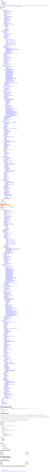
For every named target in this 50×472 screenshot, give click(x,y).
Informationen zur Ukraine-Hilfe (8, 318)
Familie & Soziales (4, 264)
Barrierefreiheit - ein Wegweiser (8, 57)
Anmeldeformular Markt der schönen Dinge (11, 363)
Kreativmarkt (5, 362)
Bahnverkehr (5, 255)
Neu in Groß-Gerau (5, 62)
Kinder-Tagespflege (6, 82)
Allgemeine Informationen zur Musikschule (9, 136)
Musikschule (4, 335)
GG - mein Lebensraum (7, 120)
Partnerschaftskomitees (7, 228)
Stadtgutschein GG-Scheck (7, 394)
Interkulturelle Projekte (7, 100)
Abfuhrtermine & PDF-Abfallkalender (8, 52)
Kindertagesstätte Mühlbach (9, 273)
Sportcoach (5, 119)
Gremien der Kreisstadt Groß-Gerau (8, 23)
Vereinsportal (6, 374)
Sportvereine (5, 378)
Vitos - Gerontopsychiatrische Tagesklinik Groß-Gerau (12, 115)
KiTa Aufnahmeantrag (8, 266)
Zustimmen (2, 7)
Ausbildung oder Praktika (7, 85)
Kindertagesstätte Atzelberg (9, 69)
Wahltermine (5, 223)
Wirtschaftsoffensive (6, 380)
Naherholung (4, 151)
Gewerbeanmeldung (6, 185)
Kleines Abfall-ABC (8, 51)
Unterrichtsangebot (6, 336)
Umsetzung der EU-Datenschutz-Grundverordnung (10, 141)
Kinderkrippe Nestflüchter (9, 79)
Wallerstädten (7, 243)
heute (2, 411)
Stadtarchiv (5, 127)
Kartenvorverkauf (6, 358)
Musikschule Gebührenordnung (8, 340)
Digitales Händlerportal (5, 198)
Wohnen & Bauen (5, 236)
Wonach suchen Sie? (2, 206)
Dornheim (7, 41)
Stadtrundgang (6, 148)
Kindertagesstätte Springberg (9, 76)
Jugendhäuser (6, 88)
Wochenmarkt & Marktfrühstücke (8, 194)
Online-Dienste (4, 31)
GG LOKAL (5, 173)
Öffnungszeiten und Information (8, 291)
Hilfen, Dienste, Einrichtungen (7, 94)
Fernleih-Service (6, 133)
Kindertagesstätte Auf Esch (9, 70)
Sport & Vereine (5, 174)
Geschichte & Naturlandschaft (7, 149)
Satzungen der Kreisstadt (7, 219)
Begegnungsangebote (7, 317)
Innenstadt (5, 193)
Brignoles (7, 26)
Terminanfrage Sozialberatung (9, 299)
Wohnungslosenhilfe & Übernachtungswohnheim (11, 112)
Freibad (5, 376)
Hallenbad (5, 177)
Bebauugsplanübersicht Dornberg (11, 40)
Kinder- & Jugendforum (7, 290)
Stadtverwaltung (5, 214)
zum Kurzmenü (3, 3)
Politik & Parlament (5, 22)
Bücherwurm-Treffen (6, 130)
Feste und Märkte (8, 390)
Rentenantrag (6, 97)
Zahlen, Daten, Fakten (7, 387)
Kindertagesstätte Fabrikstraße (9, 71)
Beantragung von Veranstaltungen (8, 160)
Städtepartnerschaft (5, 25)
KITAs (7, 67)
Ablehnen (4, 7)
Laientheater (5, 345)
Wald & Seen (5, 153)
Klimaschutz (5, 259)
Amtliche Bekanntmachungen (7, 18)
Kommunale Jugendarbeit (7, 87)
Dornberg (7, 239)
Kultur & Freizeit (3, 320)
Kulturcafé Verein (6, 144)
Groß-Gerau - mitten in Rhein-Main (8, 11)
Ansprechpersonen (6, 17)
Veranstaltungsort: (19, 408)
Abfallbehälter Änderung (8, 48)
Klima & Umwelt (5, 257)
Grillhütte (5, 154)
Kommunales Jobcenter (8, 107)
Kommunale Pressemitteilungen (8, 13)
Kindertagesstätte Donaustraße (9, 270)
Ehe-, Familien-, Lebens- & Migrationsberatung (11, 308)
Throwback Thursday (4, 201)
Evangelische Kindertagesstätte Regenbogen (11, 78)
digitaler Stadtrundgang (8, 263)
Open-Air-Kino (6, 372)
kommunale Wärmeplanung (7, 59)
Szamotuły (7, 28)
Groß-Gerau (7, 42)
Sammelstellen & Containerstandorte (8, 252)
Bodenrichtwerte (6, 245)
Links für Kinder (6, 132)
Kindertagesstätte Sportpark (9, 275)
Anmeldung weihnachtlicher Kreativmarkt (11, 170)
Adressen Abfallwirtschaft (9, 250)
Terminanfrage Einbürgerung (9, 304)
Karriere (2, 199)
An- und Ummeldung (6, 36)
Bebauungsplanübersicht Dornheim (11, 241)
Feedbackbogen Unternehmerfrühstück (10, 182)
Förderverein (5, 126)
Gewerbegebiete (6, 187)
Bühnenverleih (6, 159)
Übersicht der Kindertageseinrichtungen (9, 268)
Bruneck (7, 27)
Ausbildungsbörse (6, 383)
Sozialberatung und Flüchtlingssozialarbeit (9, 99)
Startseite (3, 402)
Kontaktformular (6, 35)
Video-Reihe (5, 125)
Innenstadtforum (6, 192)
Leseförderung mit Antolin (7, 331)
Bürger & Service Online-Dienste (5, 230)
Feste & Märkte (6, 190)
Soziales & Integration (5, 297)
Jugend (4, 286)
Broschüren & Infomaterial (7, 191)
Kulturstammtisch (6, 146)
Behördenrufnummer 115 (7, 234)
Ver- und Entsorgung (6, 54)
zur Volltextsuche (4, 4)
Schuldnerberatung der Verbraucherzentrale (11, 313)
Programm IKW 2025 (8, 168)
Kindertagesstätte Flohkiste (9, 279)
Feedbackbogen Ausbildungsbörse (10, 184)
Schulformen (5, 90)
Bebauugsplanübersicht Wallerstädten (11, 44)
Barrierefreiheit (3, 439)
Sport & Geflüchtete (8, 302)
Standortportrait (6, 186)
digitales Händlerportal (7, 398)
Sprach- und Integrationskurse (8, 116)
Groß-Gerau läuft (6, 164)
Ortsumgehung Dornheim (7, 56)
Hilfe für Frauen (6, 118)
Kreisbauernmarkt (6, 169)
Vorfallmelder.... (7, 102)
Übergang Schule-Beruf (7, 288)
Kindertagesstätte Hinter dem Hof (10, 272)
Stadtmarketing (5, 389)
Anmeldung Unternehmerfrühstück (10, 381)
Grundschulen (6, 84)
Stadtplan (5, 12)
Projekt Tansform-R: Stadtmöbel (8, 46)
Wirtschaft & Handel (4, 179)
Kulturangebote (5, 143)
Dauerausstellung (6, 322)
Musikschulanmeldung (7, 142)
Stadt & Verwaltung (4, 209)
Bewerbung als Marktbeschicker (9, 162)
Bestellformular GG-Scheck (9, 195)
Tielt (6, 227)
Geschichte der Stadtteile (7, 211)
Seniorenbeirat (6, 295)
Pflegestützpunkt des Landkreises (10, 113)
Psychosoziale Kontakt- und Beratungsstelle (11, 311)
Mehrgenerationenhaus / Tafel (9, 109)
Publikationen (6, 326)
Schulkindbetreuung (6, 284)
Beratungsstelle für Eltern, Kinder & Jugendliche (11, 111)
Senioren (4, 91)
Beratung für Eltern (6, 83)
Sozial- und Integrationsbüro (7, 98)
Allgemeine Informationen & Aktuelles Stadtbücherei (10, 128)
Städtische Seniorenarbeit (9, 108)
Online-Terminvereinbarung (9, 16)
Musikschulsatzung (6, 140)
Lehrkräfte (5, 138)
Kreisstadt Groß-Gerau (5, 10)
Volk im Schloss (6, 365)
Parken (5, 196)
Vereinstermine (6, 175)
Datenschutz (3, 438)
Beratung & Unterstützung (7, 92)
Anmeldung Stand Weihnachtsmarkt (10, 171)
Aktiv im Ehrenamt (6, 293)
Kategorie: (10, 408)
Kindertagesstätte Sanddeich (9, 75)
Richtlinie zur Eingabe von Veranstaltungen (7, 425)
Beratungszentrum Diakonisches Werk (10, 315)
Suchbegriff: (1, 408)
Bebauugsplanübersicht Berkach (11, 39)
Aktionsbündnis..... (8, 101)
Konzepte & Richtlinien (7, 60)
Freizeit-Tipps (7, 155)
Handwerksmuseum (6, 145)
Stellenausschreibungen (7, 19)
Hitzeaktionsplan (6, 261)
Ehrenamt (7, 103)
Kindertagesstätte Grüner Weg (9, 72)
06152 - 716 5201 (6, 433)
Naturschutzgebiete (6, 353)
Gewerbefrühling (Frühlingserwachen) (8, 163)
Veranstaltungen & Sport (4, 156)
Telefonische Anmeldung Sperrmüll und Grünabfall (12, 49)
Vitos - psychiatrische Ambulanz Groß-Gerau (11, 114)
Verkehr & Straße (5, 254)
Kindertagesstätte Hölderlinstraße (10, 73)
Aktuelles (5, 338)
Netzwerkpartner (6, 183)
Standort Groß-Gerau (5, 385)
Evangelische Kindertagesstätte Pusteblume (11, 277)
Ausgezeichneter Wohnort (7, 188)
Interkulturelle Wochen (7, 117)
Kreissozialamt (7, 106)
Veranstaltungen (6, 29)
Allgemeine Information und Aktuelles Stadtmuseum (10, 122)
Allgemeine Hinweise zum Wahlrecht (10, 24)
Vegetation (5, 61)
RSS (6, 14)
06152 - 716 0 (5, 447)
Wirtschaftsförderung (5, 180)
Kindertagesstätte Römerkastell (9, 74)
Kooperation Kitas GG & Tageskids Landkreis (11, 81)
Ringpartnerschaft (6, 225)
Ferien (2, 200)
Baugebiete (5, 37)
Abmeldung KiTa (8, 68)
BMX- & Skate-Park (6, 178)
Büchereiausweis (6, 333)
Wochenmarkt (6, 161)
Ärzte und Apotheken (6, 64)
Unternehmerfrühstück (7, 181)
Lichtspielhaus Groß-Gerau (7, 344)
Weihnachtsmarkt (6, 172)
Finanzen (5, 20)
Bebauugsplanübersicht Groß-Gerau (11, 43)
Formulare (5, 34)
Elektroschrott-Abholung (8, 50)
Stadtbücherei (6, 135)
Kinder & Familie (5, 65)
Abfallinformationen (6, 47)
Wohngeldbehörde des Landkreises (10, 306)
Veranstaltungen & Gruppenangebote (8, 95)
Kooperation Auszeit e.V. (7, 89)
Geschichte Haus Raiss (7, 93)
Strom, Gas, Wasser (6, 53)
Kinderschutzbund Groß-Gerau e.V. (10, 110)
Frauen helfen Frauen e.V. (9, 309)
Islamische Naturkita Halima (9, 281)
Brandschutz (5, 212)
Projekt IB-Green (6, 58)
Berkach (7, 38)
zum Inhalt (3, 1)
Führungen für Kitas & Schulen (8, 131)
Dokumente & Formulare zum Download (9, 86)
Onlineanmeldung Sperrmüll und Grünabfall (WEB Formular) (13, 248)
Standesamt (5, 218)
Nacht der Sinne (6, 165)
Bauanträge (5, 45)
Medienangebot (6, 129)
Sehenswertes (4, 347)
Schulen (3, 399)
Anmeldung (5, 137)
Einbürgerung (6, 104)
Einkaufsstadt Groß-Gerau (6, 392)
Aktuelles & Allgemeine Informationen (8, 66)
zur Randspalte (3, 2)
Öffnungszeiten (6, 15)
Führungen (5, 324)
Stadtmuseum (4, 121)
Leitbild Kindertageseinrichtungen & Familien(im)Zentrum (11, 282)
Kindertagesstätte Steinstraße (9, 77)
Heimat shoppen (6, 396)
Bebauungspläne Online (7, 237)
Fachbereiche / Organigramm (7, 216)
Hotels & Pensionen (6, 189)
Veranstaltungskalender (7, 157)
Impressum (3, 440)
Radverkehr (5, 55)
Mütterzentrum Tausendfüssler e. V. (10, 80)
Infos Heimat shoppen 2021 (9, 197)
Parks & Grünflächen (6, 152)
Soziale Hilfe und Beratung (7, 105)
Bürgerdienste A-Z (5, 32)
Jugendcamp (6, 30)
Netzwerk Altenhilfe (6, 96)
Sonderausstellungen (6, 123)
